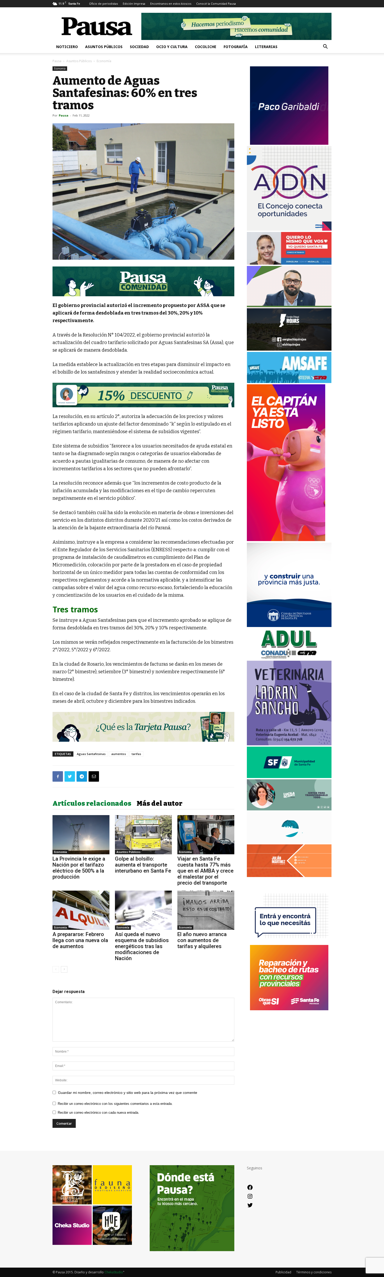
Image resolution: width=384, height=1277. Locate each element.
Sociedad (139, 46)
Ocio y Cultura (172, 46)
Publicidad (283, 1272)
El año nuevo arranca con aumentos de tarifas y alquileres (202, 940)
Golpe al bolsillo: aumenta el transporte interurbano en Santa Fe (143, 865)
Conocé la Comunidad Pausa (216, 3)
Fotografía (236, 46)
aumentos (118, 754)
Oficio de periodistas (103, 3)
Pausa (57, 61)
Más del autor (159, 804)
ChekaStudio (113, 1272)
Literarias (266, 46)
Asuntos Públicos (104, 46)
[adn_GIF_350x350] (289, 229)
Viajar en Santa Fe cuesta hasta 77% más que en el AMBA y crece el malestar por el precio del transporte (205, 871)
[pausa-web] (289, 875)
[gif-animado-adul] (289, 657)
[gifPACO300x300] (289, 143)
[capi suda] (286, 539)
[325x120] (289, 776)
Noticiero (67, 46)
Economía (60, 68)
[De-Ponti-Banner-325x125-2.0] (289, 808)
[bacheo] (289, 1008)
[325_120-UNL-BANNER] (289, 841)
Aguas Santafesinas (91, 754)
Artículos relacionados (92, 804)
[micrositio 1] (143, 281)
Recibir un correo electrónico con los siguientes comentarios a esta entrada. (115, 1104)
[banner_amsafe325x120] (289, 381)
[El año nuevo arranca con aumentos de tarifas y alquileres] (205, 910)
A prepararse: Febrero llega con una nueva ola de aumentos (80, 940)
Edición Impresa (134, 3)
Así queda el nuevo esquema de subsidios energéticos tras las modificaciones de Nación (142, 946)
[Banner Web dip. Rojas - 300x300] (289, 349)
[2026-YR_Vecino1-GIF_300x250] (289, 942)
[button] (325, 47)
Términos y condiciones (313, 1272)
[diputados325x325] (289, 625)
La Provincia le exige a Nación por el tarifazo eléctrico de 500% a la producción (79, 868)
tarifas (136, 754)
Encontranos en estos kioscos (170, 3)
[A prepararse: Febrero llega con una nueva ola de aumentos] (81, 910)
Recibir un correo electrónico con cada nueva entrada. (98, 1113)
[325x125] (289, 263)
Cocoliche (205, 46)
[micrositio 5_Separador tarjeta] (143, 727)
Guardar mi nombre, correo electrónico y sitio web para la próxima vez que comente (127, 1092)
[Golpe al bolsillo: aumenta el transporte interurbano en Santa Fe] (143, 834)
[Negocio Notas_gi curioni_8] (143, 395)
